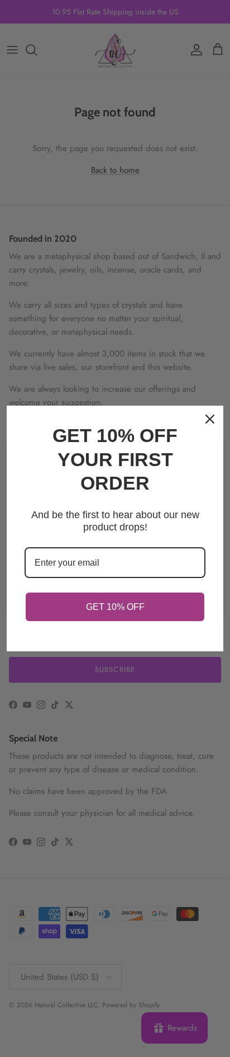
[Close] (210, 419)
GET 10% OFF (115, 607)
